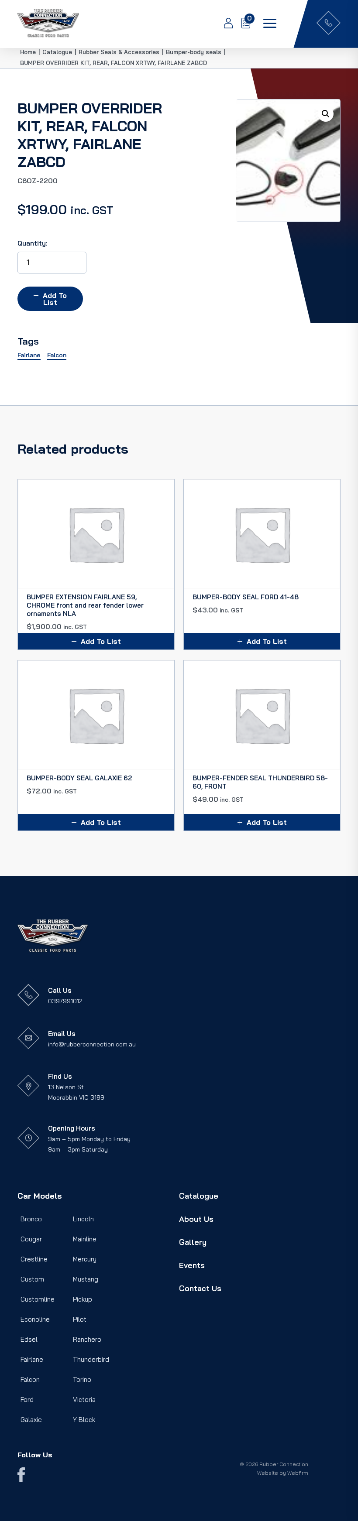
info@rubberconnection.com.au (92, 1044)
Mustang (85, 1279)
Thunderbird (91, 1359)
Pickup (82, 1299)
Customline (38, 1299)
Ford (27, 1399)
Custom (32, 1279)
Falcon (30, 1379)
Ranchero (87, 1339)
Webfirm (297, 1473)
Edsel (29, 1339)
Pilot (79, 1319)
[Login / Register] (224, 24)
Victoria (84, 1399)
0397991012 (65, 1001)
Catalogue (198, 1196)
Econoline (35, 1319)
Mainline (84, 1239)
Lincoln (83, 1219)
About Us (196, 1219)
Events (192, 1265)
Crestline (34, 1259)
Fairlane (32, 1359)
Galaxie (31, 1419)
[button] (326, 114)
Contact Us (200, 1288)
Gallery (193, 1242)
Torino (82, 1379)
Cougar (31, 1239)
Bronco (31, 1219)
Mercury (84, 1259)
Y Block (84, 1419)
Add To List (55, 299)
